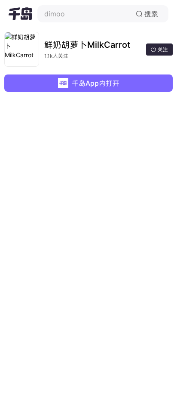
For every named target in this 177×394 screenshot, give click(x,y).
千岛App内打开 (95, 83)
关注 (159, 49)
